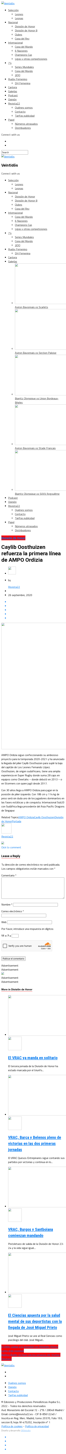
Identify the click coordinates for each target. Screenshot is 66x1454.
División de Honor (25, 26)
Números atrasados (26, 124)
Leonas (19, 18)
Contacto (20, 112)
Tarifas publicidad (25, 116)
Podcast (13, 95)
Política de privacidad (37, 1426)
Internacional (15, 43)
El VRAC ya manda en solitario (33, 1057)
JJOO (17, 75)
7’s (10, 63)
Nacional (13, 22)
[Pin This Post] (36, 610)
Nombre (6, 904)
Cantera (12, 87)
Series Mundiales (24, 67)
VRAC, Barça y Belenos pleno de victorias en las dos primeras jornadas (34, 1143)
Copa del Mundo (24, 47)
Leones (19, 14)
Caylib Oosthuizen (44, 817)
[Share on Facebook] (36, 602)
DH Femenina (22, 83)
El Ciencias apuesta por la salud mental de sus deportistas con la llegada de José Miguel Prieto (35, 1321)
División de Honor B (26, 30)
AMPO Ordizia (26, 817)
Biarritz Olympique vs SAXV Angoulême (37, 494)
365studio (26, 1430)
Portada (16, 821)
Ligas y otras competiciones (31, 59)
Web (3, 922)
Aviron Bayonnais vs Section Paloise (35, 353)
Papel (11, 120)
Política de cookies (12, 1426)
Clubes (18, 34)
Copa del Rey (22, 39)
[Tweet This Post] (36, 606)
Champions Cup (23, 55)
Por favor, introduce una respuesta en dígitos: (27, 929)
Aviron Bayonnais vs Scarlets (31, 307)
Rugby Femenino (17, 79)
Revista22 (14, 103)
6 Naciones (21, 51)
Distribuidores (23, 128)
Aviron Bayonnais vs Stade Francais (35, 448)
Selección (13, 10)
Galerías (12, 91)
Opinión (12, 99)
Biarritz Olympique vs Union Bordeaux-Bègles (37, 400)
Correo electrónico (12, 911)
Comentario (8, 875)
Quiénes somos (24, 108)
